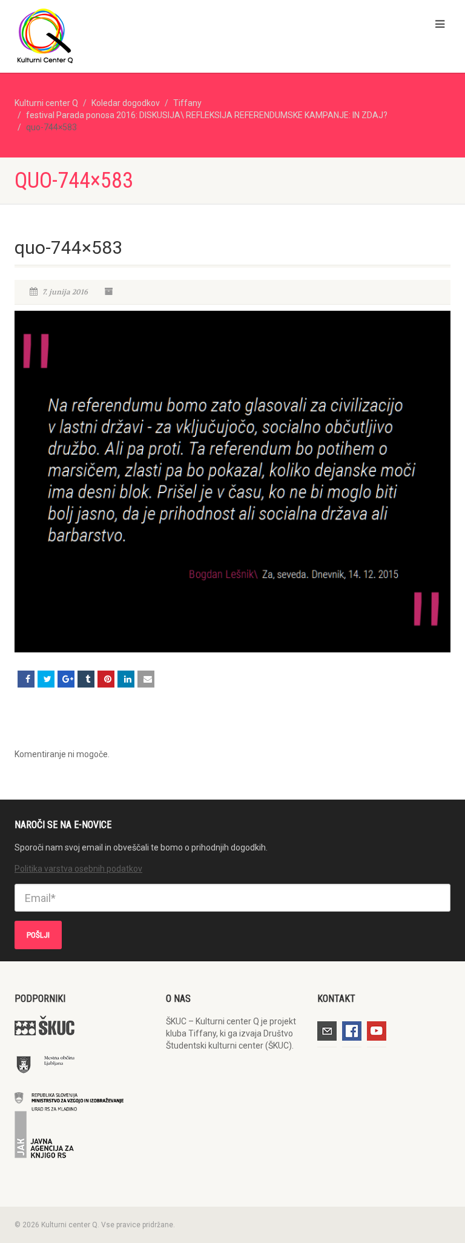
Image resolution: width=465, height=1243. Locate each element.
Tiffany (187, 103)
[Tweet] (46, 679)
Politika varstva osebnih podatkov (78, 868)
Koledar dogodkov (125, 103)
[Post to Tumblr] (86, 679)
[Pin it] (105, 679)
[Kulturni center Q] (119, 35)
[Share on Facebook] (26, 679)
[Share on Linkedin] (125, 679)
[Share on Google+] (66, 679)
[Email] (145, 679)
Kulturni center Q (46, 103)
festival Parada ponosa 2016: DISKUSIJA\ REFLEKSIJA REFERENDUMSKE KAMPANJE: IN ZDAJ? (207, 115)
